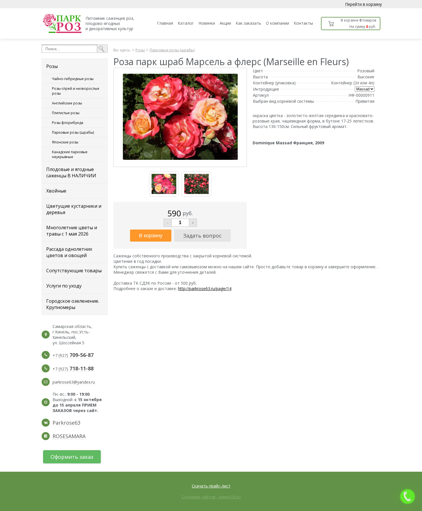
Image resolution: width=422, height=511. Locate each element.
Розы (52, 66)
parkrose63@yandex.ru (74, 382)
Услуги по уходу (64, 286)
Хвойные (56, 191)
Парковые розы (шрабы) (73, 132)
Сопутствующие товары (74, 270)
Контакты (303, 23)
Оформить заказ (72, 456)
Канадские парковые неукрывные (70, 154)
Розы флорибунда (67, 122)
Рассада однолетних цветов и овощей (69, 252)
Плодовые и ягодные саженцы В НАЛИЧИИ (71, 172)
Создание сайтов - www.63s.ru (211, 497)
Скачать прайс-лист (211, 486)
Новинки (206, 23)
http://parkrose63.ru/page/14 (204, 288)
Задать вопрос (202, 235)
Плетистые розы (66, 112)
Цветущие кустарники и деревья (73, 209)
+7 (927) (73, 355)
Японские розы (65, 142)
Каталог (186, 23)
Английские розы (67, 103)
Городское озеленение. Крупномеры (72, 304)
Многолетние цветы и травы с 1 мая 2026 (71, 230)
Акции (225, 23)
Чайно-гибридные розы (73, 78)
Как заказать (248, 23)
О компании (277, 23)
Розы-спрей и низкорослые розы (75, 91)
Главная (165, 23)
